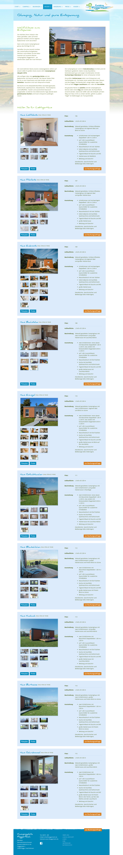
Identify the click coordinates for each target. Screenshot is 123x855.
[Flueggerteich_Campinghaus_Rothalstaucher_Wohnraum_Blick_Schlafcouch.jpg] (24, 525)
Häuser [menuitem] (46, 6)
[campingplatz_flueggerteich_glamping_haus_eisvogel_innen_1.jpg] (43, 433)
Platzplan (24, 169)
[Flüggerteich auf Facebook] (41, 844)
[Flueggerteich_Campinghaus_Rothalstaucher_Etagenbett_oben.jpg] (24, 519)
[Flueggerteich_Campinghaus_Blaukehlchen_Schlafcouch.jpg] (34, 591)
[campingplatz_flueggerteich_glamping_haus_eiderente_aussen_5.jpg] (24, 287)
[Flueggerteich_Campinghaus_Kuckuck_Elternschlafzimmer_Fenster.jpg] (43, 660)
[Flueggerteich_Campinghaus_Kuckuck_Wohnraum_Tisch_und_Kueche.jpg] (24, 653)
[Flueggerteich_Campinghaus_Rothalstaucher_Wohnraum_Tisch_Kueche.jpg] (34, 525)
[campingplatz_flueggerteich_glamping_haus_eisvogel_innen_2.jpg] (24, 439)
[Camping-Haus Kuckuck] (39, 647)
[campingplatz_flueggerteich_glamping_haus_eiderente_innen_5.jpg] (34, 300)
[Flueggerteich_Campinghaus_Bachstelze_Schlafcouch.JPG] (34, 363)
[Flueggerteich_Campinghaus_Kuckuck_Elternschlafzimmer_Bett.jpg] (34, 660)
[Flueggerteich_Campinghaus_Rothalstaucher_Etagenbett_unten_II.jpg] (43, 519)
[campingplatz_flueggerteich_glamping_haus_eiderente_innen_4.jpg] (24, 300)
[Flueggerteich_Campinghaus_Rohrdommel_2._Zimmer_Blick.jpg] (34, 797)
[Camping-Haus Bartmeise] (39, 716)
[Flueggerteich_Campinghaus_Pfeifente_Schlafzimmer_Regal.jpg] (43, 217)
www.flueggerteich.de (51, 839)
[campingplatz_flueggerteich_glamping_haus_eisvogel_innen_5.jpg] (43, 453)
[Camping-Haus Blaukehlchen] (39, 578)
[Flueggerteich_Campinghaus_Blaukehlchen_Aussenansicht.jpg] (43, 591)
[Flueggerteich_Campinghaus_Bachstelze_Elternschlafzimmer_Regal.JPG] (34, 356)
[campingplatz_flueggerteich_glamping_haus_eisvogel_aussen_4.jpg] (24, 446)
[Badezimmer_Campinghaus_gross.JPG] (43, 525)
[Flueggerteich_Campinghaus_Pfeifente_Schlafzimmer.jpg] (34, 217)
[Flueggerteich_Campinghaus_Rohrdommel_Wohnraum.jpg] (34, 804)
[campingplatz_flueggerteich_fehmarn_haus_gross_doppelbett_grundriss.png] (34, 598)
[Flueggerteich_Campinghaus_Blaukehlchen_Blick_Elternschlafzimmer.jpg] (34, 585)
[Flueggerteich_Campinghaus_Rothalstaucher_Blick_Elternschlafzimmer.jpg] (43, 512)
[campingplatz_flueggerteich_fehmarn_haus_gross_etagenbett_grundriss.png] (34, 370)
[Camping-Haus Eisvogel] (39, 426)
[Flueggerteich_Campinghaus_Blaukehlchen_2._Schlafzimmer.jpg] (43, 585)
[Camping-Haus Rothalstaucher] (39, 505)
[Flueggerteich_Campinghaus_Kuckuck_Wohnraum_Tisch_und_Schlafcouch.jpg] (43, 653)
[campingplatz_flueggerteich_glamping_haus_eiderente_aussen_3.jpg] (34, 280)
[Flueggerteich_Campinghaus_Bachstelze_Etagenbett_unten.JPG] (24, 363)
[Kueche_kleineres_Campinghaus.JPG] (24, 159)
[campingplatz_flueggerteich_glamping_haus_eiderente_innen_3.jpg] (24, 294)
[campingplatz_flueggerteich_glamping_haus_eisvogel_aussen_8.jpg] (34, 433)
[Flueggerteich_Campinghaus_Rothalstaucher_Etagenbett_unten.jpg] (34, 519)
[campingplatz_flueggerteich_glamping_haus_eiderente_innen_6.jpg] (34, 294)
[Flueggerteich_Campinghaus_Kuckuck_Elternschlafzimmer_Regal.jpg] (24, 660)
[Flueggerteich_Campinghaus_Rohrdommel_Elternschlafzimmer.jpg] (34, 790)
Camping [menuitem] (26, 6)
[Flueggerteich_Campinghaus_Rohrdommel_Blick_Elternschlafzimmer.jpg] (43, 790)
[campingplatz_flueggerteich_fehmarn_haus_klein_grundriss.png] (43, 159)
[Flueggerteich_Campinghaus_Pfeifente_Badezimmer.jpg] (24, 231)
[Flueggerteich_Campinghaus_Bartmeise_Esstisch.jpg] (24, 729)
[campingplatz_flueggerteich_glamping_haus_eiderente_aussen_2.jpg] (24, 280)
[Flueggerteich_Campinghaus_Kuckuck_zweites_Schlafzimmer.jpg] (24, 667)
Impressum (67, 843)
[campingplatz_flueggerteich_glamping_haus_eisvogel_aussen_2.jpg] (43, 446)
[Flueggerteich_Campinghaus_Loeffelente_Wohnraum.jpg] (43, 153)
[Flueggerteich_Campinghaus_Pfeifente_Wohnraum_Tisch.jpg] (34, 224)
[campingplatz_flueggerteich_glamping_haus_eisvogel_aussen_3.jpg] (34, 446)
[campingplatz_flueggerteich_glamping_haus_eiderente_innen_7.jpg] (43, 294)
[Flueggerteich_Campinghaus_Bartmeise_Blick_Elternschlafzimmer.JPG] (43, 722)
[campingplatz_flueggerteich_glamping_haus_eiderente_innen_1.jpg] (34, 287)
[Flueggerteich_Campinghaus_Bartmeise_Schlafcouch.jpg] (34, 729)
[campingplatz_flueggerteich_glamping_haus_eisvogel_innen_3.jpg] (24, 453)
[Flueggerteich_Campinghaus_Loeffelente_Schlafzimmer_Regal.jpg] (34, 153)
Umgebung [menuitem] (57, 6)
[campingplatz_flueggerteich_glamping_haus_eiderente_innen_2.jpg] (43, 287)
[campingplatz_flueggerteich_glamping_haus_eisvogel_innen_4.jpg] (34, 453)
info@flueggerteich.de (50, 837)
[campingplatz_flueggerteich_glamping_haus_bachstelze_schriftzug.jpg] (24, 370)
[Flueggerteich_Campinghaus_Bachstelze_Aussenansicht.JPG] (43, 363)
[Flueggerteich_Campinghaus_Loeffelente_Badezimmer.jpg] (34, 159)
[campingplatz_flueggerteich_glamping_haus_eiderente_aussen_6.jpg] (43, 300)
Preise (33, 169)
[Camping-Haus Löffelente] (39, 146)
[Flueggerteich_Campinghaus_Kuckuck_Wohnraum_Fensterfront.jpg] (34, 653)
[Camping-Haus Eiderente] (39, 274)
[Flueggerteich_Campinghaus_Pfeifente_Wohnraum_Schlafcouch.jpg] (24, 224)
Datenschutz (67, 845)
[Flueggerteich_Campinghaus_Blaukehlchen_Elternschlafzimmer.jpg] (24, 585)
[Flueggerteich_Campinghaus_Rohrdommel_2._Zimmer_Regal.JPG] (24, 804)
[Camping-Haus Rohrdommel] (39, 783)
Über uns (66, 835)
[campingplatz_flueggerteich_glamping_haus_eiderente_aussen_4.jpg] (43, 280)
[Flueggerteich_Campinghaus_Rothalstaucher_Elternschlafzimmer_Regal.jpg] (34, 512)
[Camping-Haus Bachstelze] (39, 350)
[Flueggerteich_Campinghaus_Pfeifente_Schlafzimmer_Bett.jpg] (24, 217)
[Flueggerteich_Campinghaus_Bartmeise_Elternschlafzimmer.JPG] (24, 722)
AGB (64, 841)
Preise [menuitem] (67, 6)
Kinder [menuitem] (75, 6)
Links (64, 839)
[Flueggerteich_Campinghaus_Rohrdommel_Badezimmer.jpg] (43, 804)
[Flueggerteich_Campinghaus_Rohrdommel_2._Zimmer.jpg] (43, 797)
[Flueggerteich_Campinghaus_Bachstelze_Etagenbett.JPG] (43, 356)
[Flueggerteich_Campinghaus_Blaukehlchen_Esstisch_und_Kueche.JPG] (24, 591)
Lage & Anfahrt (68, 837)
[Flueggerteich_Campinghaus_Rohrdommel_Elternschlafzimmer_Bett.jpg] (24, 790)
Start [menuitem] (17, 6)
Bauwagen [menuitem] (36, 6)
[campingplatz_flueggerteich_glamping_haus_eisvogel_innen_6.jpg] (24, 459)
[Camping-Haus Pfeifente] (39, 211)
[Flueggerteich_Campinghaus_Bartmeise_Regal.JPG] (34, 722)
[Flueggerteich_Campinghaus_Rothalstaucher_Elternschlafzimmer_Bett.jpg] (24, 512)
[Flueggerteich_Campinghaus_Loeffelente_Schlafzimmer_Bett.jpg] (24, 153)
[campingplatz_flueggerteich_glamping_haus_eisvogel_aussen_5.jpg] (34, 439)
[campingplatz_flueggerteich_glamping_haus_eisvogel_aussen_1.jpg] (43, 439)
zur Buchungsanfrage (92, 169)
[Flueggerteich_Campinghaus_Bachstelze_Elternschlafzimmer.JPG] (24, 356)
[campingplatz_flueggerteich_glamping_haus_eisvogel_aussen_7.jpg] (24, 433)
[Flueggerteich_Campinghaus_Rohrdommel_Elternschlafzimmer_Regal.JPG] (24, 797)
